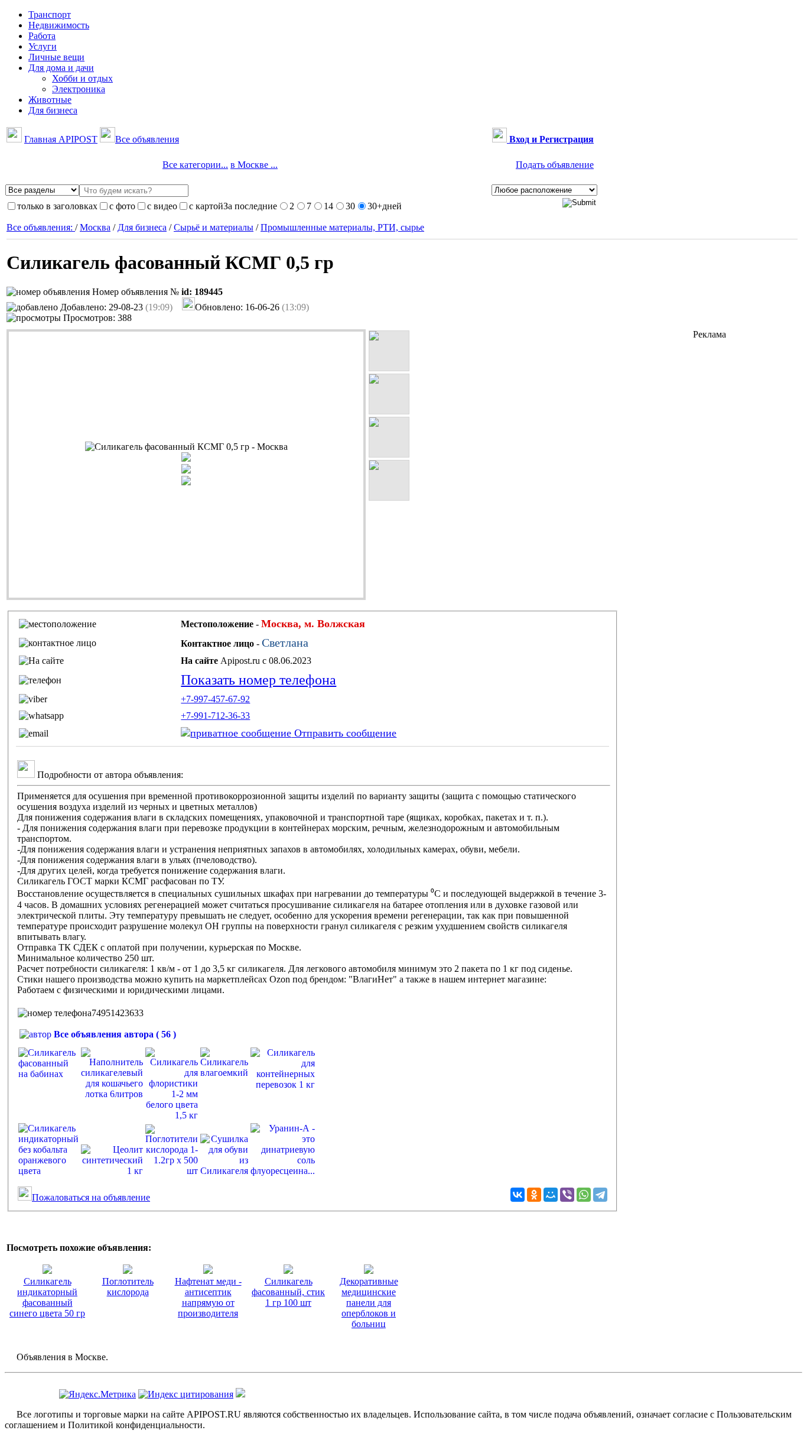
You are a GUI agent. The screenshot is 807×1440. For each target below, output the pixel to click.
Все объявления (147, 139)
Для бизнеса (142, 227)
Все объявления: (40, 227)
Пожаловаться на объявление (91, 1197)
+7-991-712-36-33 (215, 716)
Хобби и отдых (82, 78)
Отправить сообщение (343, 733)
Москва (95, 227)
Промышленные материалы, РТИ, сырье (342, 227)
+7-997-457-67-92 (215, 699)
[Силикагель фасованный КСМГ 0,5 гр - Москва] (186, 447)
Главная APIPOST (60, 139)
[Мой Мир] (551, 1195)
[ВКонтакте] (517, 1195)
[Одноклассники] (534, 1195)
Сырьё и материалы (213, 227)
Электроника (78, 89)
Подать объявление (555, 165)
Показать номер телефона (258, 679)
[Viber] (567, 1195)
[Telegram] (600, 1195)
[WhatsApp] (584, 1195)
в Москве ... (254, 165)
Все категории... (195, 165)
